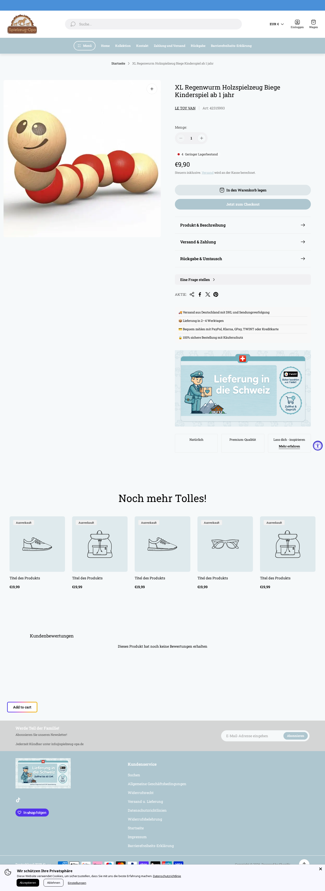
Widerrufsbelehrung (145, 819)
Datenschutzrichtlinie (167, 876)
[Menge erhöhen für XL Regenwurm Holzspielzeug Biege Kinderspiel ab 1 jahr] (201, 138)
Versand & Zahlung (198, 241)
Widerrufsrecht (141, 792)
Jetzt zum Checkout (243, 204)
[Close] (320, 869)
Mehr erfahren (289, 446)
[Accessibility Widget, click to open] (318, 445)
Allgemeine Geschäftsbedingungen (157, 783)
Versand (208, 172)
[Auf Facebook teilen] (200, 294)
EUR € (274, 24)
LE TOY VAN (185, 108)
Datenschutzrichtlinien (147, 810)
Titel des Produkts (25, 578)
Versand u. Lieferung (145, 801)
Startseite (118, 63)
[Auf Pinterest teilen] (215, 294)
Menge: (181, 127)
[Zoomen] (152, 89)
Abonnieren (295, 736)
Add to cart (22, 707)
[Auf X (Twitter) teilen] (207, 294)
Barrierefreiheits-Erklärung (151, 845)
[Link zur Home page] (43, 773)
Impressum (137, 836)
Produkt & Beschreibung (203, 225)
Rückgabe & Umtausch (201, 258)
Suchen (134, 775)
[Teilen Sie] (192, 294)
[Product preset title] (37, 544)
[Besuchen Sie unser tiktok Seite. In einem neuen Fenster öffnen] (18, 800)
